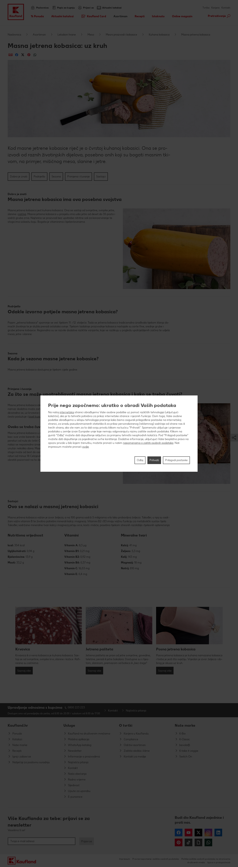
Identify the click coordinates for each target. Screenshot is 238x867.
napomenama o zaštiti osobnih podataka (148, 443)
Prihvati (154, 460)
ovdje (85, 446)
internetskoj (67, 412)
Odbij (140, 460)
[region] (119, 433)
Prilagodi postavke (176, 460)
